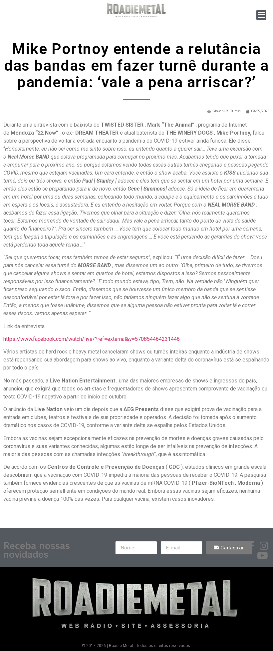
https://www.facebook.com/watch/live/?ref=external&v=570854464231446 (91, 339)
